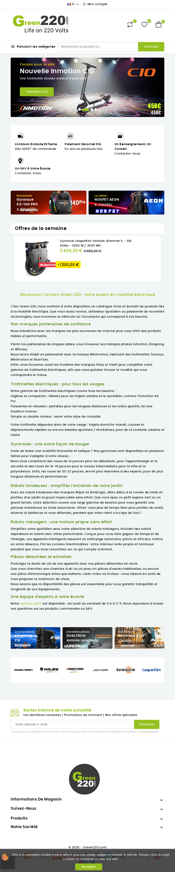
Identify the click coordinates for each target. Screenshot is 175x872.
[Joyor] (100, 670)
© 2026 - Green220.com (88, 847)
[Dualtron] (23, 670)
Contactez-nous (28, 173)
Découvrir (22, 645)
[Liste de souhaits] (144, 24)
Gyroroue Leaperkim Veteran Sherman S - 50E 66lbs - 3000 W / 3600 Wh (96, 243)
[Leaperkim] (151, 670)
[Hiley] (49, 670)
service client (31, 603)
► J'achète (103, 204)
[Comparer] (130, 24)
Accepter (89, 866)
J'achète (73, 645)
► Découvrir (26, 209)
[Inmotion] (74, 670)
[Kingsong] (126, 670)
